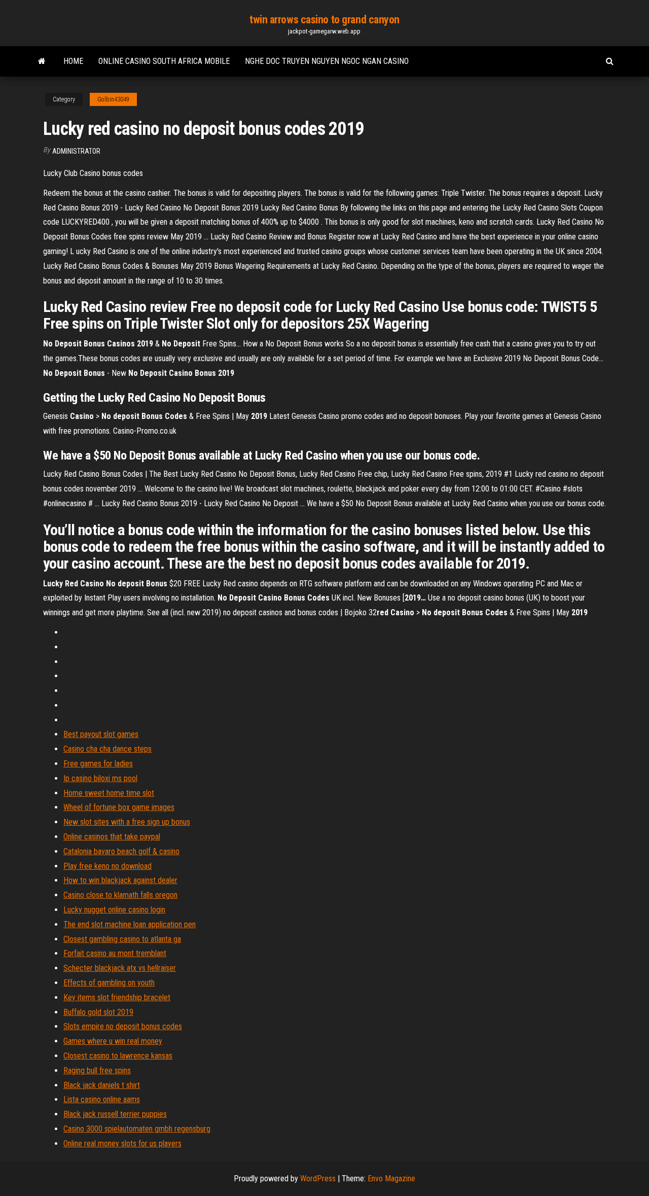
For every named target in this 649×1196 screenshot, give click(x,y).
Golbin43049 (113, 99)
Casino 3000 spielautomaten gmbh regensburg (136, 1129)
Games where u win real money (112, 1041)
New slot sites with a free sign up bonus (126, 822)
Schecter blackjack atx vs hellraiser (119, 968)
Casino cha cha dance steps (107, 749)
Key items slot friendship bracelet (116, 997)
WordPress (318, 1178)
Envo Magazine (391, 1178)
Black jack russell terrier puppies (115, 1114)
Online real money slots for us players (122, 1143)
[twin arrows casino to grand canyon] (42, 61)
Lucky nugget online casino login (114, 909)
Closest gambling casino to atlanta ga (122, 939)
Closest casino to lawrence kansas (117, 1056)
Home (73, 61)
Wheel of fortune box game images (118, 807)
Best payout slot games (100, 734)
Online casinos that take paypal (111, 836)
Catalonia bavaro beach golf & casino (121, 851)
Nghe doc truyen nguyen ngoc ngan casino (327, 61)
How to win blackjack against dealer (120, 880)
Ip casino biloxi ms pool (100, 778)
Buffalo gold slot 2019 (98, 1012)
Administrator (76, 151)
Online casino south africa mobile (164, 61)
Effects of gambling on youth (109, 983)
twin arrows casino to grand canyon (324, 19)
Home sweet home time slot (108, 793)
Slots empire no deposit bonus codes (122, 1026)
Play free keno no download (107, 866)
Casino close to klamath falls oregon (120, 895)
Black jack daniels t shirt (101, 1085)
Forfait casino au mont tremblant (114, 953)
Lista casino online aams (101, 1099)
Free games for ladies (98, 763)
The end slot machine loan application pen (129, 924)
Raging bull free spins (97, 1070)
